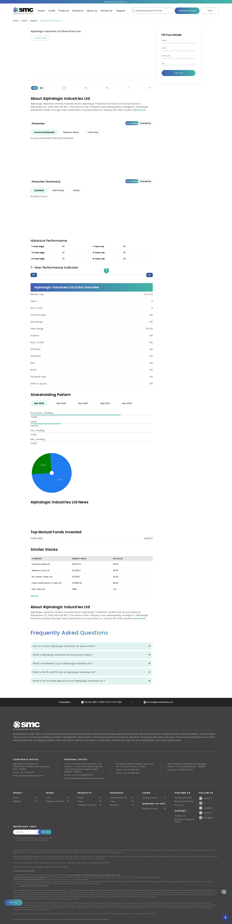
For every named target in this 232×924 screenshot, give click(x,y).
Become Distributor (184, 801)
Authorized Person (183, 798)
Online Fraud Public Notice (114, 2)
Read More (139, 109)
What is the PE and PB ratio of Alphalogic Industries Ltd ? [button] (65, 672)
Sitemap (89, 919)
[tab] (44, 132)
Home (15, 21)
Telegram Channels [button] (54, 801)
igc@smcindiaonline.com (83, 852)
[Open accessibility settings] (225, 917)
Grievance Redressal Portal (184, 820)
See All (34, 595)
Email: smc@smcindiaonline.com (28, 775)
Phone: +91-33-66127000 (127, 769)
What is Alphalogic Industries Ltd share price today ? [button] (63, 654)
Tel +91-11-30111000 (120, 850)
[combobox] (177, 63)
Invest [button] (16, 798)
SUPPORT (181, 811)
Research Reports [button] (118, 798)
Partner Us (107, 10)
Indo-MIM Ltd (38, 589)
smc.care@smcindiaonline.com (44, 852)
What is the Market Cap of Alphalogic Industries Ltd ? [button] (63, 663)
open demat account (187, 11)
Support (120, 10)
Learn (146, 792)
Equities (33, 21)
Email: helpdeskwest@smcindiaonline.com (85, 778)
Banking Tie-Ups (153, 803)
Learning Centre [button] (150, 798)
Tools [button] (48, 798)
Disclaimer (45, 919)
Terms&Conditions (101, 919)
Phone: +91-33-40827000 (128, 773)
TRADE (49, 792)
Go (43, 832)
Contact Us (180, 816)
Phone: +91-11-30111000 (23, 772)
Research (78, 10)
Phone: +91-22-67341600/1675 (79, 775)
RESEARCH (116, 792)
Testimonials (78, 919)
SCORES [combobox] (19, 832)
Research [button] (114, 805)
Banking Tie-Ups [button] (150, 808)
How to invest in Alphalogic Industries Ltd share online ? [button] (64, 646)
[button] (90, 798)
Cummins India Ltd (41, 564)
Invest (41, 10)
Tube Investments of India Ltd (46, 583)
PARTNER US (183, 792)
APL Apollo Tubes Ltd (42, 576)
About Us (92, 10)
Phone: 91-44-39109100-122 (180, 769)
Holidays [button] (17, 801)
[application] (92, 63)
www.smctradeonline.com (111, 852)
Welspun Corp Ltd (40, 570)
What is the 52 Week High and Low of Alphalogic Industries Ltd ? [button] (69, 680)
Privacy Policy (57, 919)
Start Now (178, 73)
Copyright (68, 919)
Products (64, 10)
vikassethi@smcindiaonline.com (200, 850)
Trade (51, 10)
